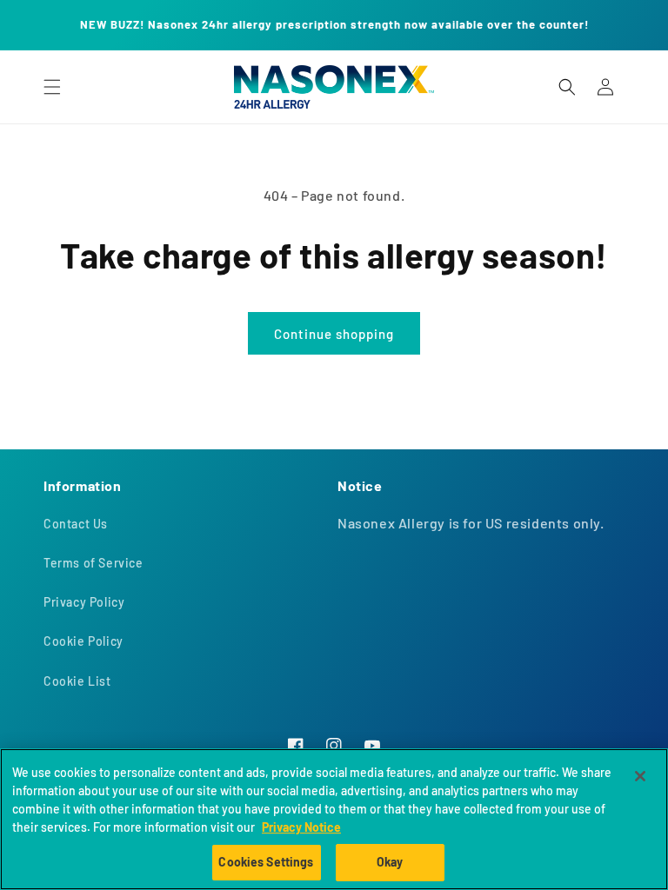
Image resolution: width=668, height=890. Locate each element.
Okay (390, 861)
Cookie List (77, 681)
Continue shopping (334, 334)
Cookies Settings (265, 861)
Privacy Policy (83, 601)
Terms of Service (93, 562)
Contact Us (75, 523)
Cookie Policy (83, 641)
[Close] (640, 776)
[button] (52, 87)
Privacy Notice (301, 827)
